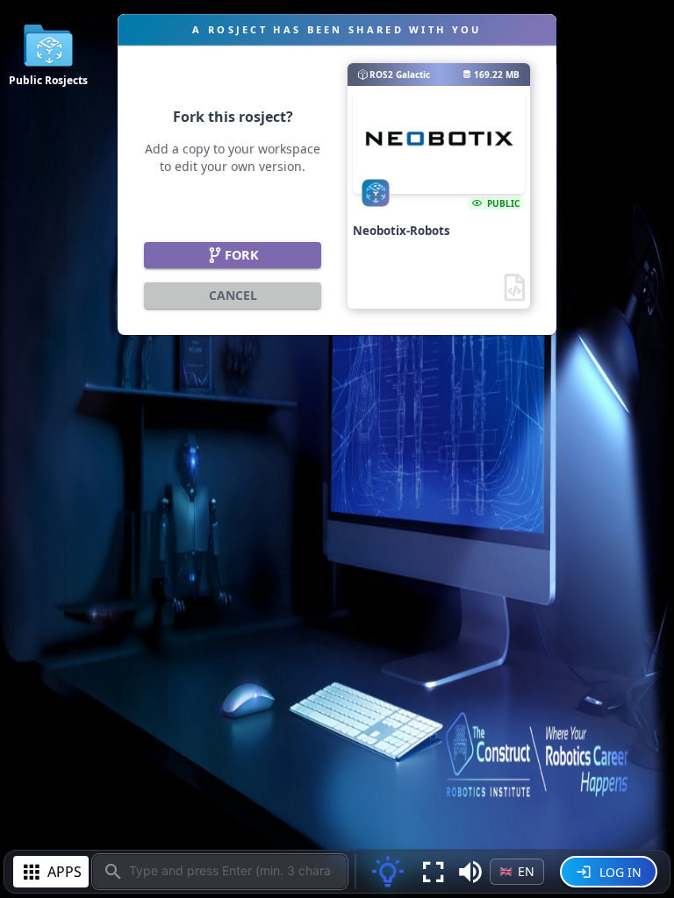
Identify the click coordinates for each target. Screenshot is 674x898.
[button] (470, 872)
